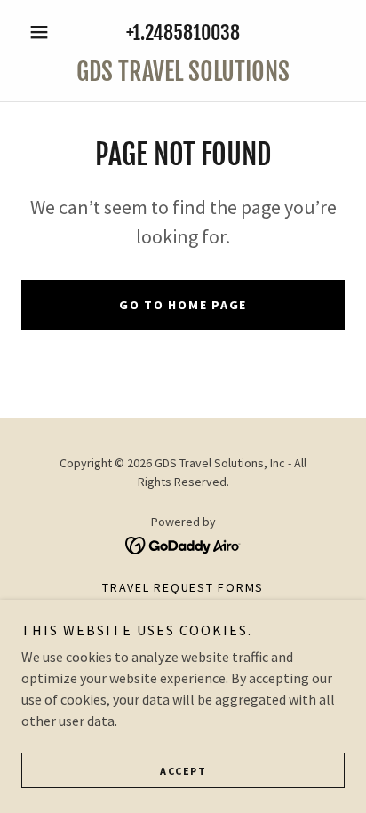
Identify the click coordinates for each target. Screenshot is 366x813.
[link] (183, 72)
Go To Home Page (183, 305)
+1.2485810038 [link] (183, 32)
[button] (45, 32)
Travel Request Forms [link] (183, 587)
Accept (183, 770)
